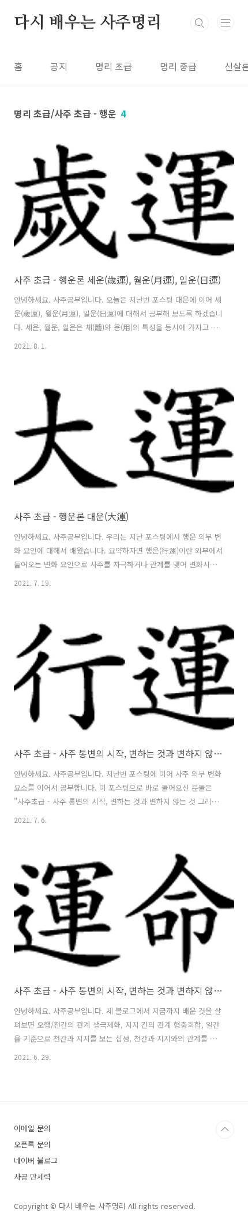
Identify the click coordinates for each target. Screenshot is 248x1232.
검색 (199, 23)
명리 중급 (178, 66)
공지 (58, 66)
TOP (225, 1129)
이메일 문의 (32, 1128)
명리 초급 (113, 66)
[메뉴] (225, 22)
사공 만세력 (32, 1176)
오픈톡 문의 (32, 1144)
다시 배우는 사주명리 (88, 23)
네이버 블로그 (36, 1160)
